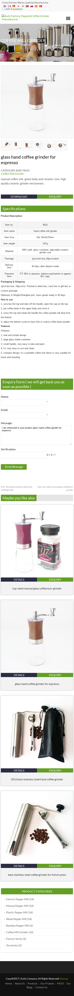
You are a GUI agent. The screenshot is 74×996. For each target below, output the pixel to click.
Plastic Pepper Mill (17, 912)
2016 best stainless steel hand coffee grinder (37, 779)
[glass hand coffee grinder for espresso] (37, 671)
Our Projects (47, 983)
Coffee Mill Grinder (61, 45)
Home (8, 983)
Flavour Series (14, 938)
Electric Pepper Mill (17, 899)
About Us (20, 983)
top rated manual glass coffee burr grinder (37, 588)
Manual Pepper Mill (17, 905)
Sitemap (64, 978)
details (19, 579)
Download (19, 196)
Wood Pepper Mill (16, 919)
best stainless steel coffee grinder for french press (37, 874)
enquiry (55, 196)
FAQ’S (60, 983)
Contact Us (41, 987)
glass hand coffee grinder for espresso (37, 683)
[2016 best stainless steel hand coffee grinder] (37, 767)
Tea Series (12, 945)
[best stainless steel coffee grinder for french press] (37, 862)
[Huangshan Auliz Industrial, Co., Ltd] (28, 19)
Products (33, 983)
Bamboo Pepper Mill (17, 925)
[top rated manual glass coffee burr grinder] (37, 576)
